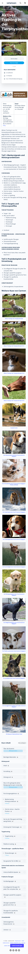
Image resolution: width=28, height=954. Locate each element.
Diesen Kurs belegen (14, 62)
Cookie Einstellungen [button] (17, 945)
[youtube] (19, 950)
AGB (23, 941)
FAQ (4, 125)
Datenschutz (6, 943)
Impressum (18, 941)
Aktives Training (7, 9)
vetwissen (11, 3)
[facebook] (13, 950)
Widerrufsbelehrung (15, 943)
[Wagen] (25, 3)
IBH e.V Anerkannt (7, 11)
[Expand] (3, 799)
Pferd (21, 11)
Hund (15, 9)
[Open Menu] (2, 3)
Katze (16, 11)
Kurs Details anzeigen (7, 33)
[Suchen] (20, 3)
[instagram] (16, 950)
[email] (11, 950)
